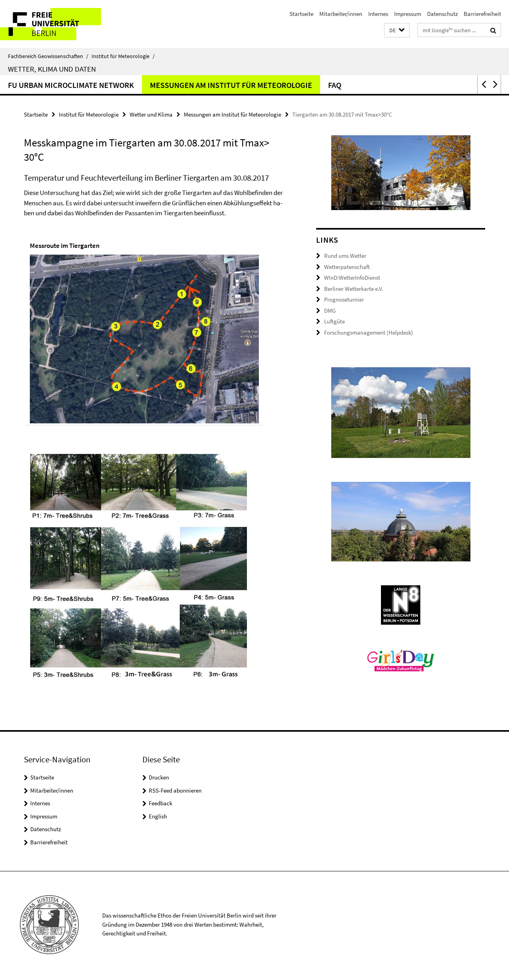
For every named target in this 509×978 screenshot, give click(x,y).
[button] (397, 30)
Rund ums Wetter (345, 255)
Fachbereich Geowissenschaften (48, 56)
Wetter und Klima (151, 114)
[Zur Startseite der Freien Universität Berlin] (66, 24)
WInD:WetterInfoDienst (352, 277)
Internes (378, 14)
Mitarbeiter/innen (340, 14)
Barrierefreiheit (482, 14)
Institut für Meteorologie (123, 56)
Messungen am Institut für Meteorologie (231, 85)
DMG (330, 310)
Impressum (407, 14)
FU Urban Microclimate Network (71, 85)
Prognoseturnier (344, 299)
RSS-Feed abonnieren (175, 790)
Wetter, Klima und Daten (52, 69)
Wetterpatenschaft (347, 267)
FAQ (334, 85)
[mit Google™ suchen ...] (493, 30)
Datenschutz (442, 14)
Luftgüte (334, 321)
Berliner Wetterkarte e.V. (353, 288)
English (158, 816)
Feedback (160, 803)
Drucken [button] (159, 777)
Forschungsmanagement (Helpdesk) (368, 332)
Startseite (301, 14)
